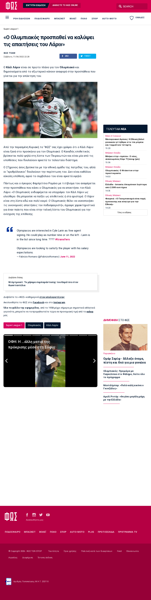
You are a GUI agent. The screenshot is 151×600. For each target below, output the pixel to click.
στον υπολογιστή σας (52, 297)
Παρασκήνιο (109, 353)
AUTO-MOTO (109, 18)
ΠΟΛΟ (84, 18)
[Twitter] (41, 514)
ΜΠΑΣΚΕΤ (59, 18)
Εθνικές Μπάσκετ (113, 181)
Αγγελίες (12, 557)
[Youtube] (48, 514)
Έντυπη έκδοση (45, 557)
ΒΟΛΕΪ (73, 18)
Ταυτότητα (53, 551)
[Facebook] (27, 514)
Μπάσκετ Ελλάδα (112, 153)
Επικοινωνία (133, 551)
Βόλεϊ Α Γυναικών (113, 136)
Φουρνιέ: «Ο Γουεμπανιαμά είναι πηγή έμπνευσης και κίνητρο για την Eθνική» (125, 201)
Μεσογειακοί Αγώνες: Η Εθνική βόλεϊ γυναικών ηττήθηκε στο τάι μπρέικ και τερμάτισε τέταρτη (124, 142)
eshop (90, 311)
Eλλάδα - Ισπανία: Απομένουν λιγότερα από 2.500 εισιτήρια (126, 185)
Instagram (59, 302)
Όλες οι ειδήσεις (124, 212)
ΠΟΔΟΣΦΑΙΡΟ (42, 18)
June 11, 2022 (67, 256)
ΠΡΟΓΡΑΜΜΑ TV (127, 531)
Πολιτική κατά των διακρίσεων (96, 551)
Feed (119, 551)
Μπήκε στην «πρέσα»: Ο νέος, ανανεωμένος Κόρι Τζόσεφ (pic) (122, 157)
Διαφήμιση (27, 557)
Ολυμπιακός (34, 325)
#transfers (62, 239)
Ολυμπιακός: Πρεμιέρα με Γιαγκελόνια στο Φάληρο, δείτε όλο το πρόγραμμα (124, 374)
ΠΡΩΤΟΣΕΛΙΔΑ (106, 531)
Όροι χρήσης (70, 551)
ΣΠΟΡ (95, 18)
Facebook (38, 302)
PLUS (91, 531)
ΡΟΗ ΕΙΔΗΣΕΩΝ (21, 18)
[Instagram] (34, 514)
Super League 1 (10, 29)
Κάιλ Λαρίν (52, 325)
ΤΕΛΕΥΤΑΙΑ (116, 129)
